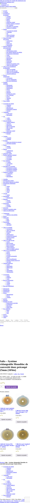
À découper (9, 113)
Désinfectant (9, 86)
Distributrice (9, 88)
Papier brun (9, 307)
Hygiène (8, 18)
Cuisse (8, 281)
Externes (8, 175)
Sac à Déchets (10, 95)
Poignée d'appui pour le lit (13, 260)
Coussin (8, 254)
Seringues (8, 62)
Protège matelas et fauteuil (13, 23)
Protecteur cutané (10, 131)
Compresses (9, 41)
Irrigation (8, 152)
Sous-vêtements (10, 36)
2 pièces (8, 119)
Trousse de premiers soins (12, 63)
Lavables (8, 148)
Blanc (7, 310)
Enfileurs (8, 277)
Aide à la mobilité (10, 69)
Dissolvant (9, 125)
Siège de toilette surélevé (12, 249)
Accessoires (9, 78)
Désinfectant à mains (11, 51)
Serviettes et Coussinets (12, 26)
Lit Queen (9, 158)
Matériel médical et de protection (7, 47)
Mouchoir (8, 306)
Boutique (2, 462)
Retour (1, 325)
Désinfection (9, 197)
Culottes (8, 16)
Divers (8, 42)
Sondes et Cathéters (11, 28)
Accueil (2, 6)
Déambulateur (10, 234)
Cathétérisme (9, 150)
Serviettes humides (11, 143)
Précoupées (9, 115)
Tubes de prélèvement (11, 65)
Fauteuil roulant (10, 237)
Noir (7, 313)
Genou (8, 284)
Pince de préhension (11, 259)
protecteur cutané (10, 22)
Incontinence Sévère (11, 170)
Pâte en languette (10, 126)
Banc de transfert (10, 244)
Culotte (8, 283)
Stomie (5, 29)
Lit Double (9, 156)
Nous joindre (12, 6)
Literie (8, 257)
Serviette (8, 262)
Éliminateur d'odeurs (11, 109)
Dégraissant (9, 85)
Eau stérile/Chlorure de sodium (14, 52)
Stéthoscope (9, 267)
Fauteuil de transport (11, 236)
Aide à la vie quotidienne (12, 72)
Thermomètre (9, 272)
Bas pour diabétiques (11, 81)
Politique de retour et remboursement (9, 502)
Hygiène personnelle (11, 256)
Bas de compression (6, 76)
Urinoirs (8, 297)
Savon (8, 96)
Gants (7, 55)
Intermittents (9, 176)
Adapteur (8, 105)
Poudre (8, 129)
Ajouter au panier (11, 387)
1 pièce (8, 118)
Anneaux (8, 123)
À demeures (9, 173)
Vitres (7, 99)
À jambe (8, 162)
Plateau (8, 20)
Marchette (8, 239)
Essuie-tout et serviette (12, 303)
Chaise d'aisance (10, 247)
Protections (9, 61)
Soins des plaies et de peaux (7, 38)
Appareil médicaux (11, 73)
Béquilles (8, 231)
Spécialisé (8, 224)
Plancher (8, 92)
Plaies (7, 220)
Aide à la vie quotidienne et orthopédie (9, 67)
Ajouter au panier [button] (6, 419)
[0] (8, 5)
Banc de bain (9, 243)
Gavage (8, 56)
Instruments (9, 58)
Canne (8, 233)
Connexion (3, 5)
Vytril (7, 192)
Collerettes (9, 32)
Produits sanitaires (5, 83)
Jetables (8, 146)
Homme (8, 133)
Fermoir (8, 110)
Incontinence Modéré (11, 169)
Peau (7, 219)
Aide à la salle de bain (12, 71)
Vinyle (8, 190)
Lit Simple (9, 159)
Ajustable (8, 138)
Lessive (8, 91)
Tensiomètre (9, 270)
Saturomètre (9, 266)
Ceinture (8, 106)
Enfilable (8, 139)
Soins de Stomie (10, 35)
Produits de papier (11, 93)
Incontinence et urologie (6, 14)
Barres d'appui (10, 246)
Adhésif (8, 223)
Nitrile (8, 189)
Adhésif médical (10, 122)
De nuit (8, 165)
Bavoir (8, 253)
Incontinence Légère (11, 168)
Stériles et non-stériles (11, 214)
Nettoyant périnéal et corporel (13, 142)
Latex (7, 187)
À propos (6, 6)
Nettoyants (9, 43)
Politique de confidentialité (21, 500)
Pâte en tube (9, 128)
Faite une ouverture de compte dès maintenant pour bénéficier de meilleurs (13, 1)
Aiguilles (8, 49)
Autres (8, 186)
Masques (8, 59)
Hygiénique (9, 304)
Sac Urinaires (9, 25)
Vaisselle (8, 98)
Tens (7, 269)
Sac (7, 33)
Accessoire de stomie (11, 30)
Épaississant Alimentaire (12, 53)
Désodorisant (9, 108)
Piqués (8, 19)
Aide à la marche (10, 230)
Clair (7, 311)
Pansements (9, 45)
